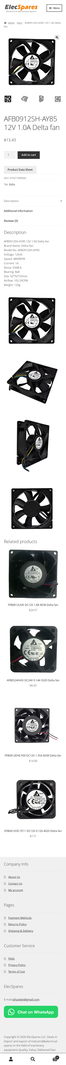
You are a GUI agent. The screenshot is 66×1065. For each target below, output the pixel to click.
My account (15, 890)
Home (11, 22)
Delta (12, 184)
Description (11, 201)
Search (33, 1059)
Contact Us (15, 883)
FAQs (11, 958)
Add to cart (28, 155)
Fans (19, 22)
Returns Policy (17, 924)
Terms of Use (16, 971)
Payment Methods (20, 918)
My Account (11, 1059)
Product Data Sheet (20, 169)
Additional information (18, 211)
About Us (14, 877)
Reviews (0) (11, 221)
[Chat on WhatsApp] (33, 1012)
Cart (51, 1056)
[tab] (33, 201)
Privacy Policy (17, 965)
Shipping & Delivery (20, 931)
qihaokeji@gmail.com (25, 999)
